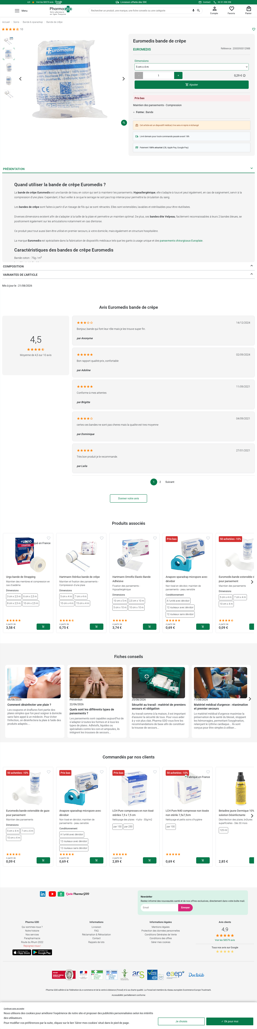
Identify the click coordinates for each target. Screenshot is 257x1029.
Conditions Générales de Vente (161, 934)
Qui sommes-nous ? (32, 927)
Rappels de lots (96, 942)
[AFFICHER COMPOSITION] (252, 266)
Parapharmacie (32, 938)
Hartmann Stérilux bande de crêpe (79, 576)
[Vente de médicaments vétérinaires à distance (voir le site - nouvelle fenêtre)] (111, 975)
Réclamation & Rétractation (96, 934)
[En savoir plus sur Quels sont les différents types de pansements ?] (97, 679)
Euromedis (142, 49)
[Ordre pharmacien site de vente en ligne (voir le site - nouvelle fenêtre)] (97, 975)
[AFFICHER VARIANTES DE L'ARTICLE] (252, 275)
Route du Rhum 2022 (32, 942)
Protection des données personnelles (160, 930)
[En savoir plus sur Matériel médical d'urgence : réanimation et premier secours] (221, 679)
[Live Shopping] (61, 894)
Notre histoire (32, 930)
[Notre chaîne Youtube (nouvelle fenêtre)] (52, 894)
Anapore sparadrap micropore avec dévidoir (186, 579)
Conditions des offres (161, 938)
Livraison (96, 927)
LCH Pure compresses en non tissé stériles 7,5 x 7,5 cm (133, 813)
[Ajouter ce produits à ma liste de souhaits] (254, 29)
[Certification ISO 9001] (64, 974)
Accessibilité (117, 995)
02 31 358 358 (224, 2)
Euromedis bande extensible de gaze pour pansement (28, 813)
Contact (206, 2)
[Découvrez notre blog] (77, 894)
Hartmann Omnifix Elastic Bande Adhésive (131, 579)
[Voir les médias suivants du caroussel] (123, 79)
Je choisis (181, 1021)
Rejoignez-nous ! (32, 945)
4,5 (35, 339)
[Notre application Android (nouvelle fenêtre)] (42, 952)
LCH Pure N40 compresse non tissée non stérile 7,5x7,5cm (187, 813)
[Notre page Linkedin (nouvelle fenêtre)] (43, 894)
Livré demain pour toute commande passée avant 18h (164, 136)
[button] (17, 10)
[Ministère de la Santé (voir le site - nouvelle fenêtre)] (83, 975)
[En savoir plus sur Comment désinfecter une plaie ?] (34, 679)
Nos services (32, 934)
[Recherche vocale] (193, 11)
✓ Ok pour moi (229, 1021)
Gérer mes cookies (160, 942)
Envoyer (185, 907)
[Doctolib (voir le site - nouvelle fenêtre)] (196, 975)
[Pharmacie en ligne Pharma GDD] (60, 10)
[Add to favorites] (48, 538)
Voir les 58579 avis (44, 2)
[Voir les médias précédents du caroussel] (20, 79)
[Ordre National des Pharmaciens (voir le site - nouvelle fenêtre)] (124, 975)
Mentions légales (161, 927)
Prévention (76, 699)
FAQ (96, 930)
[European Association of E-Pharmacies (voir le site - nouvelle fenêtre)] (175, 975)
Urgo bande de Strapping (20, 576)
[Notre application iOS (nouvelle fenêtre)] (21, 952)
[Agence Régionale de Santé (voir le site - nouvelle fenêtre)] (138, 974)
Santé (10, 694)
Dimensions (142, 60)
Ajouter (193, 84)
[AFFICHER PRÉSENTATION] (252, 169)
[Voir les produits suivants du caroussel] (252, 582)
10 (21, 29)
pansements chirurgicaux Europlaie (181, 240)
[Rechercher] (198, 11)
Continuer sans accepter (14, 1008)
